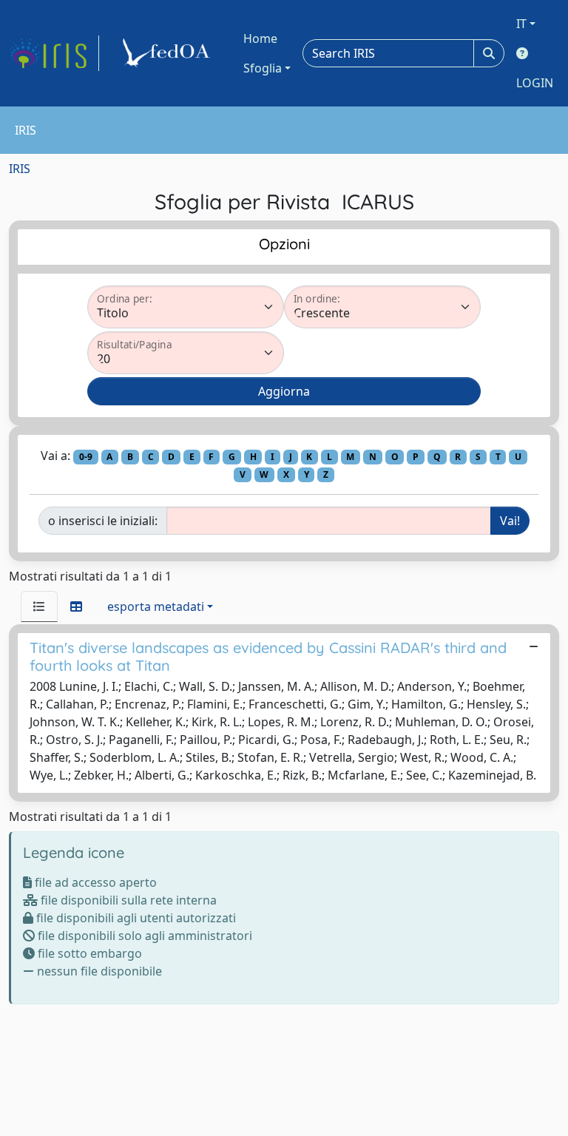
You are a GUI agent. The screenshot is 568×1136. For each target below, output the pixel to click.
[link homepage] (54, 53)
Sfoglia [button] (262, 68)
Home (260, 38)
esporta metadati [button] (155, 606)
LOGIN (534, 83)
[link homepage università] (168, 53)
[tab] (39, 606)
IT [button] (521, 24)
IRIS (19, 168)
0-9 (85, 456)
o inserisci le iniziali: (103, 521)
